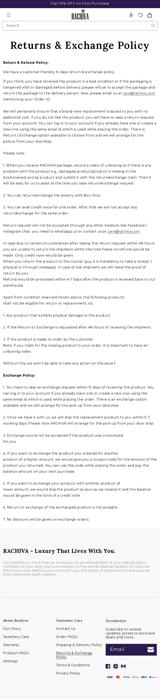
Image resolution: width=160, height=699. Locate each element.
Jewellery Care (16, 637)
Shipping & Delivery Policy (79, 645)
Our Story (12, 629)
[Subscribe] (151, 650)
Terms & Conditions (73, 665)
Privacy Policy (68, 673)
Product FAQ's (16, 653)
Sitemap (10, 661)
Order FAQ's (66, 637)
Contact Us (65, 629)
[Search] (153, 25)
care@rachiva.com (139, 93)
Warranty (11, 645)
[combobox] (80, 25)
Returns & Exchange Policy (74, 655)
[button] (8, 15)
